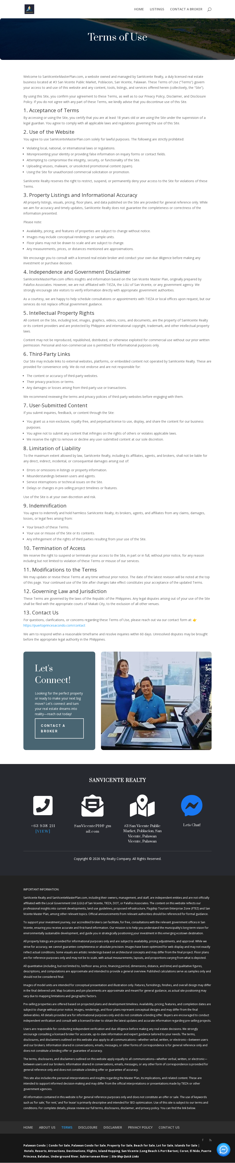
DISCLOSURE (88, 1127)
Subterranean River (94, 1156)
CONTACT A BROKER (186, 9)
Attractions (56, 1151)
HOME (139, 9)
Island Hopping (109, 1151)
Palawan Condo (34, 1145)
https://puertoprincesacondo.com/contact (54, 625)
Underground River (64, 1156)
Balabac (43, 1156)
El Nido (195, 1151)
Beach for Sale (144, 1145)
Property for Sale (119, 1145)
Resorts (41, 1151)
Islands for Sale (186, 1145)
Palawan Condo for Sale (88, 1145)
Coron (184, 1151)
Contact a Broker (53, 728)
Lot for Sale (164, 1145)
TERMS (66, 1127)
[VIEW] (43, 831)
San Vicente (130, 1151)
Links (135, 1156)
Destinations (75, 1151)
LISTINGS (157, 9)
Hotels (29, 1151)
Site (114, 1156)
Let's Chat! (192, 825)
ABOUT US (47, 1127)
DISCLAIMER (113, 1127)
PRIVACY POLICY (140, 1127)
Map (120, 1156)
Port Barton (169, 1151)
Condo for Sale (59, 1145)
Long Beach (148, 1151)
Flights (92, 1151)
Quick (127, 1156)
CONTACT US (169, 1127)
